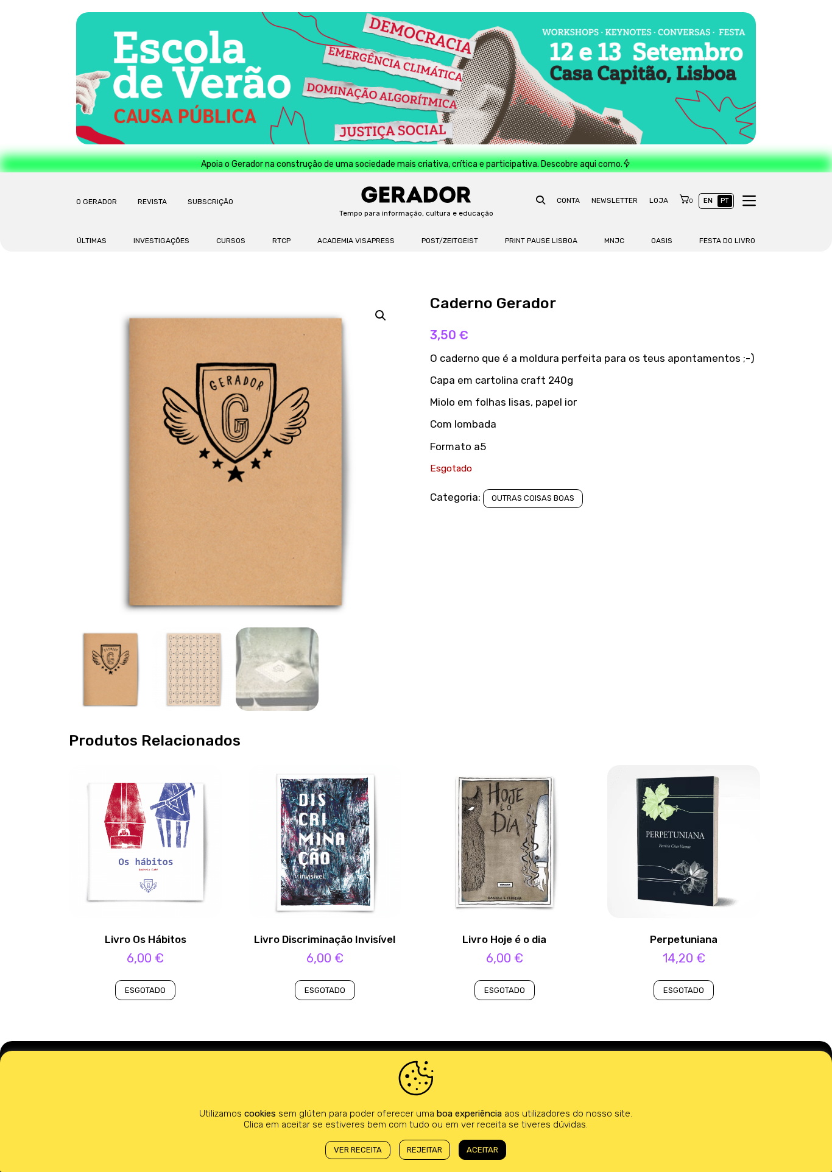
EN (708, 201)
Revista (152, 201)
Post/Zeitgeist (449, 240)
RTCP (281, 240)
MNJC (614, 240)
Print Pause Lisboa (541, 240)
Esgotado (145, 990)
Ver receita (358, 1149)
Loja (658, 200)
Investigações (161, 240)
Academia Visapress (356, 240)
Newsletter (614, 200)
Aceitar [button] (482, 1149)
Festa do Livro (727, 240)
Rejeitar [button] (424, 1149)
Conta (568, 200)
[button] (381, 316)
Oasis (661, 240)
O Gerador (96, 201)
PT (725, 201)
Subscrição (210, 201)
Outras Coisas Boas (533, 498)
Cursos (230, 240)
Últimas (92, 240)
